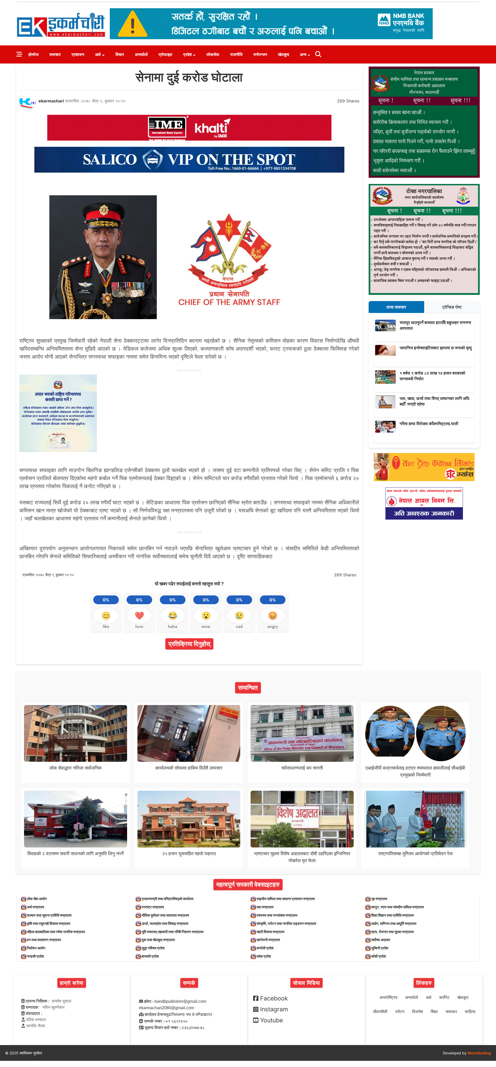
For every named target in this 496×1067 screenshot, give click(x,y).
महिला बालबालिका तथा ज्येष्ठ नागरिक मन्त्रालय (56, 931)
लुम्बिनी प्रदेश (379, 948)
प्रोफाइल (165, 54)
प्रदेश (187, 54)
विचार (119, 54)
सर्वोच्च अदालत (380, 939)
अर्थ (98, 54)
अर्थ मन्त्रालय (35, 907)
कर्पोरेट (444, 997)
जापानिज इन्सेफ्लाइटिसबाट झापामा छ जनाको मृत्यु (436, 347)
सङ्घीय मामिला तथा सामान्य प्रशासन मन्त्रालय (286, 898)
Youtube (271, 1020)
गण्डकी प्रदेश (35, 956)
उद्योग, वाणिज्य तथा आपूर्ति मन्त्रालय (393, 923)
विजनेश (417, 1011)
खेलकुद (283, 54)
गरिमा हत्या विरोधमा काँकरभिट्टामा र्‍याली (429, 423)
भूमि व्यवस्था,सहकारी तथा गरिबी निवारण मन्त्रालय (173, 931)
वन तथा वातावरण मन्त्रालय (44, 939)
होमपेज (33, 54)
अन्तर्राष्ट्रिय (388, 997)
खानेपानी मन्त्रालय (268, 939)
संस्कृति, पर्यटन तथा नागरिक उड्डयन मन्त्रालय (286, 923)
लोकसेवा (212, 54)
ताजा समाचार (396, 307)
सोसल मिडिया (306, 983)
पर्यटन (399, 1011)
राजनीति (236, 54)
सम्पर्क (189, 983)
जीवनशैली (380, 1011)
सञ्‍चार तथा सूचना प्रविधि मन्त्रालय (49, 915)
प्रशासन (78, 54)
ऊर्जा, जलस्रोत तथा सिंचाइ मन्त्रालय (165, 923)
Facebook (274, 998)
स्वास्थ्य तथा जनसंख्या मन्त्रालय (277, 915)
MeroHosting (479, 1053)
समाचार (55, 54)
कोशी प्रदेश (378, 956)
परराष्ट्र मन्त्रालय (153, 907)
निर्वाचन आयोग (36, 948)
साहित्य (470, 1011)
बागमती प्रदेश (150, 956)
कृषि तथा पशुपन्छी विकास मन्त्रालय (48, 923)
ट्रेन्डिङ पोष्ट (452, 307)
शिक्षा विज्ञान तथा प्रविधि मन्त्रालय (392, 915)
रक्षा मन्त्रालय (265, 907)
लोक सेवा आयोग (37, 898)
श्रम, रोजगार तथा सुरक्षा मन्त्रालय (392, 931)
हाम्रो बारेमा (71, 983)
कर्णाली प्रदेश (265, 948)
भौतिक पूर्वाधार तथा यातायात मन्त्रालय (165, 915)
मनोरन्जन (260, 54)
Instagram (274, 1009)
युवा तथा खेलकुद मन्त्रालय (158, 939)
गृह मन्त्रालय (379, 898)
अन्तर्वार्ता (141, 54)
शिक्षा (434, 1011)
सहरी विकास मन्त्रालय (270, 931)
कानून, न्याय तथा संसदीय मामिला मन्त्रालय (397, 907)
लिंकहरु (424, 983)
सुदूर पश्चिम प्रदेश (153, 948)
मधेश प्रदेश (264, 956)
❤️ (139, 615)
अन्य (303, 54)
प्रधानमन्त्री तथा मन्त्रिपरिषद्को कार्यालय (167, 898)
